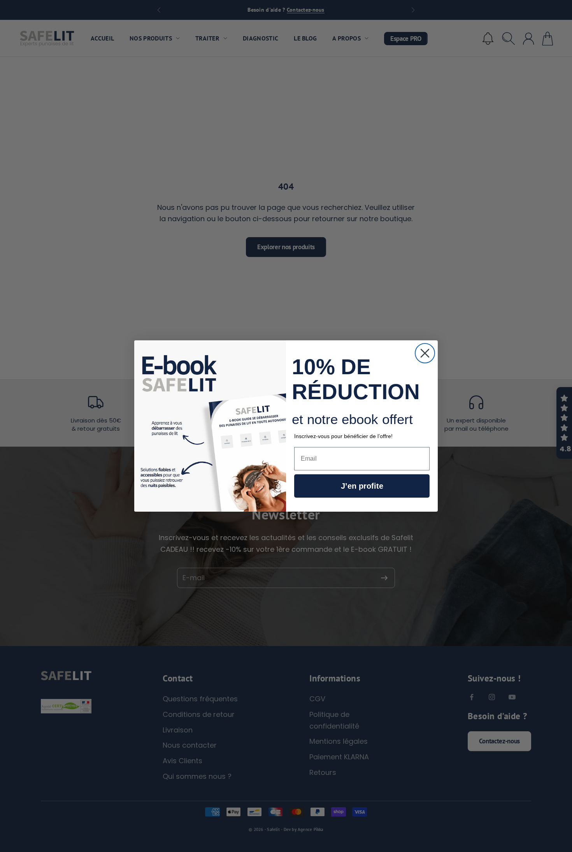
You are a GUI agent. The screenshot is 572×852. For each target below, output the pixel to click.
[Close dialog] (425, 353)
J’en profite (362, 486)
